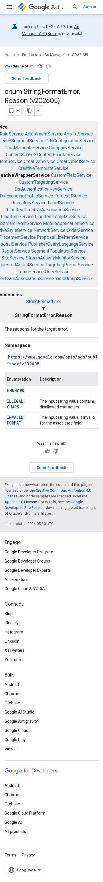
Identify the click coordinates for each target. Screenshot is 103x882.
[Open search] (75, 6)
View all (11, 749)
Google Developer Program (29, 552)
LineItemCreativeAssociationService (43, 209)
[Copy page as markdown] (29, 110)
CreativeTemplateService (43, 168)
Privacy (28, 855)
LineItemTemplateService (60, 216)
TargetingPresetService (69, 264)
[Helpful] (39, 66)
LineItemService (17, 216)
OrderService (80, 230)
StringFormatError (43, 301)
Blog (9, 613)
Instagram (14, 632)
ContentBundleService (59, 154)
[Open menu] (9, 7)
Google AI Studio (19, 712)
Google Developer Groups (27, 561)
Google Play (15, 739)
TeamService (31, 271)
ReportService (15, 251)
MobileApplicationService (68, 223)
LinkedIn (12, 641)
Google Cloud (16, 730)
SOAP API (80, 55)
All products (15, 831)
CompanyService (66, 147)
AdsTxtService (78, 134)
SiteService (13, 258)
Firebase (12, 703)
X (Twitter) (14, 650)
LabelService (61, 203)
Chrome (12, 693)
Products (29, 55)
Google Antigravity (21, 721)
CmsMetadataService (26, 147)
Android (12, 684)
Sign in (89, 7)
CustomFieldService (71, 175)
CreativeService (40, 161)
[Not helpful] (48, 66)
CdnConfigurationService (70, 141)
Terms (10, 855)
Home (10, 55)
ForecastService (70, 196)
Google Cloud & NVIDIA (25, 588)
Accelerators (16, 579)
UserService (57, 271)
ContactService (21, 154)
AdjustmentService (44, 134)
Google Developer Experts (28, 570)
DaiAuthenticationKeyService (43, 189)
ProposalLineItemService (62, 237)
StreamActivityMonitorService (56, 258)
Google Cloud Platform (25, 813)
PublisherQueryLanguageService (61, 244)
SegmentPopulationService (58, 251)
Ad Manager (59, 7)
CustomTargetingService (43, 182)
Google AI (13, 822)
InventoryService (30, 203)
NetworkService (49, 230)
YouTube (13, 659)
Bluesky (12, 623)
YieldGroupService (73, 278)
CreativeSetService (76, 161)
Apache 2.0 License (21, 502)
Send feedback (26, 78)
